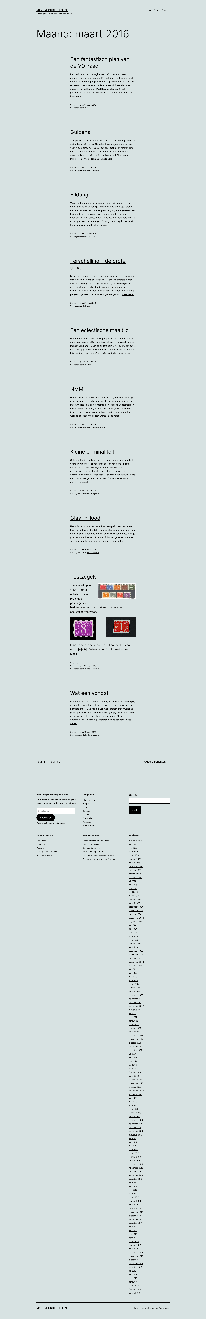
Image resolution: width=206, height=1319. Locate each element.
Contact (165, 10)
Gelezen (86, 811)
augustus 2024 (135, 921)
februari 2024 (135, 943)
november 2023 (136, 954)
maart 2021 (134, 1068)
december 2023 (136, 951)
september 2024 (136, 918)
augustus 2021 (135, 1050)
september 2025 (136, 874)
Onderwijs (91, 108)
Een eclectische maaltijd (99, 330)
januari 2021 (134, 1076)
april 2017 (133, 1238)
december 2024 (136, 907)
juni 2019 (133, 1142)
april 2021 (133, 1065)
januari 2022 (134, 1032)
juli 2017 (132, 1227)
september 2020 (136, 1090)
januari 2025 (134, 903)
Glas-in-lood (85, 518)
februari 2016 (135, 1289)
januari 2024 (134, 947)
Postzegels (87, 822)
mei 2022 (133, 1017)
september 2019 (136, 1131)
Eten (89, 365)
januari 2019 (134, 1160)
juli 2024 (132, 925)
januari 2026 (134, 863)
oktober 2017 (135, 1216)
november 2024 (136, 910)
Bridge (89, 306)
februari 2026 (135, 859)
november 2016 (136, 1256)
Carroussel (41, 841)
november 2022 (136, 999)
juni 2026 (133, 844)
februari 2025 (135, 899)
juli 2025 (132, 881)
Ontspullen (41, 844)
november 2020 (136, 1083)
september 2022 (136, 1006)
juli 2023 (132, 969)
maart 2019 (134, 1153)
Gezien (103, 427)
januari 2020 (134, 1116)
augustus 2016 (135, 1267)
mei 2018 (133, 1190)
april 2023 (133, 980)
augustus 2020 (135, 1094)
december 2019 (136, 1120)
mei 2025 (133, 888)
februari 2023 (135, 988)
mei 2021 (133, 1061)
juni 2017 (133, 1230)
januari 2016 (134, 1293)
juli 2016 (132, 1271)
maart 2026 (134, 855)
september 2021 (136, 1046)
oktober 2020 (135, 1087)
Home (148, 10)
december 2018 (136, 1164)
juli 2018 (132, 1182)
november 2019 (136, 1124)
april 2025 (133, 892)
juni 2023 (133, 973)
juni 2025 (133, 885)
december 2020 (136, 1080)
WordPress (164, 1308)
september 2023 (136, 962)
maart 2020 (134, 1109)
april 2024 (133, 936)
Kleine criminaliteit (92, 451)
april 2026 (133, 852)
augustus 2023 (135, 966)
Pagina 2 (55, 761)
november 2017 (136, 1212)
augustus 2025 (135, 877)
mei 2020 (133, 1102)
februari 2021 (135, 1072)
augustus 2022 (135, 1010)
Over (156, 10)
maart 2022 (134, 1024)
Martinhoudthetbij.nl (52, 10)
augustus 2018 (135, 1179)
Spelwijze (95, 848)
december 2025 (136, 866)
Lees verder (76, 96)
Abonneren (45, 817)
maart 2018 (134, 1197)
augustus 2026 (135, 841)
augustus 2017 (135, 1223)
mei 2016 (133, 1278)
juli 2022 (132, 1013)
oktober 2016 (135, 1260)
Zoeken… (133, 795)
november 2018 (136, 1168)
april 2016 (133, 1282)
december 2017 (136, 1208)
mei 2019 (133, 1146)
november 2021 (136, 1039)
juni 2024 (133, 929)
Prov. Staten (88, 825)
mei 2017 (133, 1234)
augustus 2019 (135, 1135)
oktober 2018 (135, 1171)
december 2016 (136, 1252)
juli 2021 (132, 1054)
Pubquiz (40, 848)
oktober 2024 (135, 914)
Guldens (80, 132)
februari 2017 (135, 1245)
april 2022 (133, 1021)
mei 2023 (133, 977)
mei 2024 (133, 932)
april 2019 (133, 1149)
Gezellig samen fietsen (46, 852)
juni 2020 (133, 1098)
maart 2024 (134, 940)
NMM (76, 389)
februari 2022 (135, 1028)
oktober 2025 (135, 870)
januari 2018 (134, 1204)
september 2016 (136, 1263)
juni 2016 (133, 1274)
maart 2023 (134, 984)
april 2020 (133, 1105)
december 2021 (136, 1035)
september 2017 (136, 1219)
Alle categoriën (93, 170)
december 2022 (136, 995)
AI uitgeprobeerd (44, 855)
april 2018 (133, 1194)
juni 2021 (133, 1057)
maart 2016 (134, 1285)
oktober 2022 (135, 1002)
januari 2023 (134, 991)
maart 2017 (134, 1241)
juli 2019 (132, 1138)
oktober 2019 (135, 1127)
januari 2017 (134, 1249)
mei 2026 (133, 848)
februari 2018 (135, 1201)
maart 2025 (134, 896)
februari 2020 (135, 1113)
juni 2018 (133, 1186)
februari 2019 (135, 1157)
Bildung (79, 194)
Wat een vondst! (90, 693)
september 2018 (136, 1175)
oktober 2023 (135, 958)
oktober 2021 (135, 1043)
